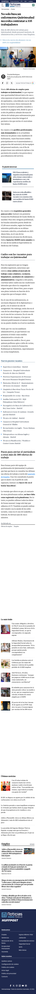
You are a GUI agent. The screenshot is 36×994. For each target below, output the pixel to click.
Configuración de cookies (10, 964)
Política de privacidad (9, 973)
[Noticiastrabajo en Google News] (26, 986)
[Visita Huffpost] (33, 5)
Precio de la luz (14, 1)
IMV (25, 1)
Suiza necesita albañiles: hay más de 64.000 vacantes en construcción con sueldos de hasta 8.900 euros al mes (23, 197)
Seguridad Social (24, 944)
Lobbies (30, 1)
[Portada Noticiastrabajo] (18, 915)
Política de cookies (8, 967)
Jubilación (22, 938)
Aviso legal (5, 970)
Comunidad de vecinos (26, 941)
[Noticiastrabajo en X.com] (13, 986)
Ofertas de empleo (6, 526)
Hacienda (5, 952)
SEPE (20, 947)
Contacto (5, 976)
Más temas (22, 950)
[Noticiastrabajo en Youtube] (23, 986)
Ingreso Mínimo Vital (26, 934)
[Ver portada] (12, 5)
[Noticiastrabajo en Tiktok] (19, 986)
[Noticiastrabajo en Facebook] (10, 986)
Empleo (16, 526)
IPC (22, 1)
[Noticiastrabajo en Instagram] (16, 986)
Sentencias (5, 938)
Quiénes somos (7, 961)
